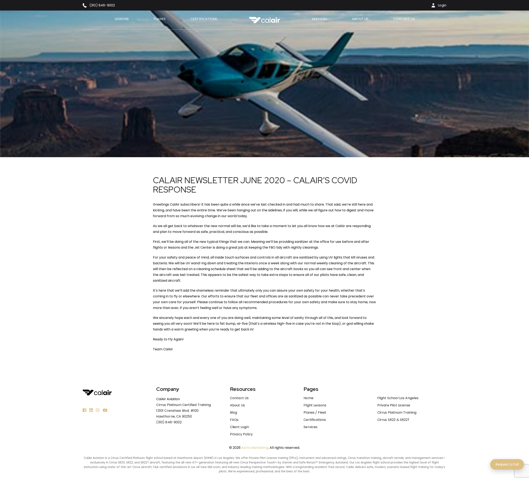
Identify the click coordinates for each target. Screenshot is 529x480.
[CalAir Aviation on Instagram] (98, 410)
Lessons (122, 19)
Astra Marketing (254, 447)
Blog (233, 412)
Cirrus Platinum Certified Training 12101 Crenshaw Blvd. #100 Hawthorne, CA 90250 (183, 410)
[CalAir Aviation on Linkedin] (91, 410)
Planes (160, 19)
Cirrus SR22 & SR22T (393, 420)
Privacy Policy (241, 434)
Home (308, 398)
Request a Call (507, 464)
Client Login (239, 427)
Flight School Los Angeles (398, 398)
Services (319, 19)
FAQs (234, 420)
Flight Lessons (315, 405)
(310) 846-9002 (169, 422)
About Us (360, 19)
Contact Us (404, 19)
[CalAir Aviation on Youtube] (105, 410)
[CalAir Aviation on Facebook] (84, 410)
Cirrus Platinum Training (397, 412)
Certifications (203, 19)
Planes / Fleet (315, 412)
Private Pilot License (393, 405)
